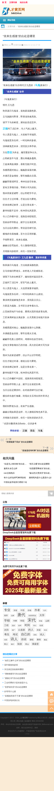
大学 (41, 615)
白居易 (21, 629)
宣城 (40, 621)
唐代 (21, 614)
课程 (32, 639)
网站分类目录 (42, 717)
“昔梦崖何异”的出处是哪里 (15, 687)
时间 (27, 625)
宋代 (32, 620)
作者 (37, 610)
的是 (39, 629)
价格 (29, 610)
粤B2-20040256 (38, 721)
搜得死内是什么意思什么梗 (40, 477)
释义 (6, 644)
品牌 (12, 615)
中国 (22, 610)
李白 (34, 625)
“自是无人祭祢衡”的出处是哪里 (16, 463)
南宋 (6, 615)
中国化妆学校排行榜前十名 (15, 482)
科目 (45, 630)
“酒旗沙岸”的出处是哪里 (14, 678)
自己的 (25, 634)
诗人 (14, 638)
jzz (10, 45)
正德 (5, 128)
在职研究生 (32, 615)
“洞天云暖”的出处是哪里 (39, 463)
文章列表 (13, 2)
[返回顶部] (51, 708)
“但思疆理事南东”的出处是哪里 (41, 468)
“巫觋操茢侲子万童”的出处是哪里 (18, 695)
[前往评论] (51, 701)
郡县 (9, 152)
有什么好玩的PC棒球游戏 (15, 477)
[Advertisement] (27, 764)
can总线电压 (9, 472)
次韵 (6, 629)
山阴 (47, 620)
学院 (22, 620)
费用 (39, 639)
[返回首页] (51, 694)
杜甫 (41, 625)
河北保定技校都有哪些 (14, 669)
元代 (44, 610)
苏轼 (35, 635)
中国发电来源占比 (12, 700)
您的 (13, 625)
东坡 (15, 610)
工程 (6, 625)
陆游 (19, 643)
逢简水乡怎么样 (10, 468)
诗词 (23, 639)
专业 (7, 610)
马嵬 (37, 85)
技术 (19, 625)
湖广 (13, 630)
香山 (27, 644)
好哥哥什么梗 (10, 691)
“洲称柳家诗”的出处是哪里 (15, 673)
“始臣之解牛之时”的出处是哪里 (17, 660)
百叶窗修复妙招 (11, 664)
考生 (6, 634)
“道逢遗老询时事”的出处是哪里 (34, 450)
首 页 (4, 2)
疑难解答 (28, 721)
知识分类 (24, 2)
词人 (42, 634)
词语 (5, 639)
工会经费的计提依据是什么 (16, 682)
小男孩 (27, 734)
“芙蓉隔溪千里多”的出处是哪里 (19, 441)
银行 (12, 644)
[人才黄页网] (27, 10)
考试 (15, 634)
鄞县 (45, 639)
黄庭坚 (35, 643)
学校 (7, 620)
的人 (31, 629)
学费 (15, 620)
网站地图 (20, 721)
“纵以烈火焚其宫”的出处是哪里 (41, 472)
